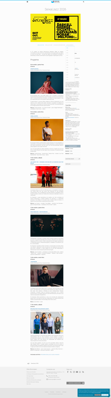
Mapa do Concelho (30, 377)
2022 (67, 57)
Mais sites (29, 383)
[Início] (55, 2)
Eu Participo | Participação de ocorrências (35, 374)
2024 (67, 52)
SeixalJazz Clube (48, 45)
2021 (67, 60)
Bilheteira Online (70, 158)
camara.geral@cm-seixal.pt (54, 379)
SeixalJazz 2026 (41, 45)
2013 (67, 79)
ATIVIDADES (56, 354)
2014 (67, 77)
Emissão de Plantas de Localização (34, 379)
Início (28, 363)
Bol (77, 68)
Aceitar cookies (105, 394)
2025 (67, 50)
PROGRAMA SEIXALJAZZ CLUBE (47, 354)
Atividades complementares (59, 45)
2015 (67, 74)
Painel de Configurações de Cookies (85, 394)
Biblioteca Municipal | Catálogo (33, 381)
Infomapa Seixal (30, 375)
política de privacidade (96, 392)
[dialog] (94, 393)
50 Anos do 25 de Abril (31, 372)
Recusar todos (98, 394)
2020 (67, 62)
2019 (67, 65)
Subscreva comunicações (75, 383)
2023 (67, 55)
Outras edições (69, 45)
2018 (67, 67)
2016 (67, 72)
